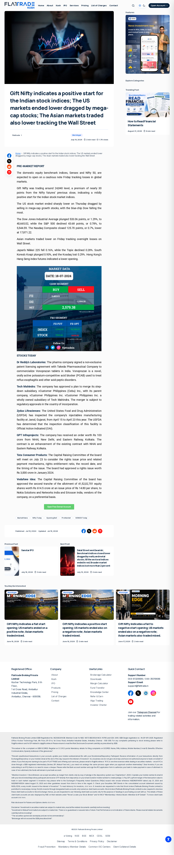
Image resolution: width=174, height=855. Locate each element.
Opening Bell (51, 518)
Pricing (54, 692)
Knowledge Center (99, 692)
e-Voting (68, 836)
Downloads (96, 679)
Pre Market (66, 518)
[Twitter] (138, 693)
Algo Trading (96, 700)
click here (88, 786)
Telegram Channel (147, 712)
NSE (77, 836)
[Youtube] (130, 701)
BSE (84, 836)
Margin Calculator (99, 683)
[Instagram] (153, 693)
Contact (55, 700)
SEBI (107, 836)
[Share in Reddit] (9, 166)
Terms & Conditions (77, 841)
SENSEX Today (81, 518)
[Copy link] (9, 172)
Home (18, 153)
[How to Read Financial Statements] (148, 104)
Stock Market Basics (137, 95)
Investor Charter (98, 705)
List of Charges (58, 696)
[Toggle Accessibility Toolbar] (168, 839)
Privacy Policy (97, 841)
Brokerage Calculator (101, 675)
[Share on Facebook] (9, 155)
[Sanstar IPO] (12, 561)
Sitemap (61, 841)
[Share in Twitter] (9, 161)
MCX (91, 836)
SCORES (61, 748)
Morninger (76, 135)
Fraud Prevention (47, 846)
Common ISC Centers (99, 846)
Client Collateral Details (124, 846)
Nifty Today (37, 518)
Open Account (158, 5)
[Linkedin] (146, 693)
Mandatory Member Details (72, 846)
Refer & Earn (96, 696)
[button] (133, 5)
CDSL (100, 836)
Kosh (53, 679)
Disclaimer (112, 841)
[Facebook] (130, 693)
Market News (22, 518)
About (54, 675)
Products (55, 688)
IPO (53, 683)
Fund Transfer (97, 688)
